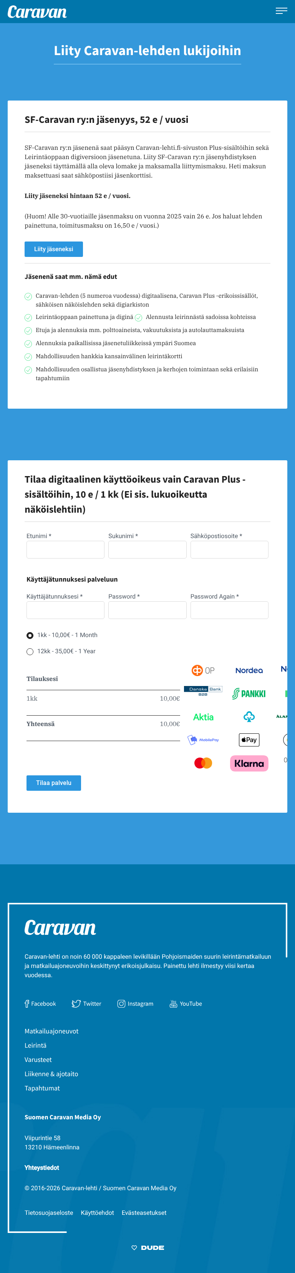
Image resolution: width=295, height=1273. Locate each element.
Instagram (141, 1004)
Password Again (215, 596)
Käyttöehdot (97, 1212)
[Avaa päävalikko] (281, 11)
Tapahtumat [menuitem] (42, 1087)
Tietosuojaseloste (49, 1212)
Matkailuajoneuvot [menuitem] (51, 1030)
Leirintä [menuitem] (35, 1045)
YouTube (191, 1004)
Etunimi (39, 536)
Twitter (92, 1004)
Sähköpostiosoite (216, 536)
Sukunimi (123, 536)
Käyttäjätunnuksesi (55, 596)
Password (124, 596)
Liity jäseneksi (53, 249)
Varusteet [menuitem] (38, 1059)
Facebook (43, 1004)
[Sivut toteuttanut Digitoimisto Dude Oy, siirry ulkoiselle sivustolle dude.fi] (147, 1249)
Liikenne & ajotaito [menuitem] (51, 1073)
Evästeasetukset (144, 1212)
